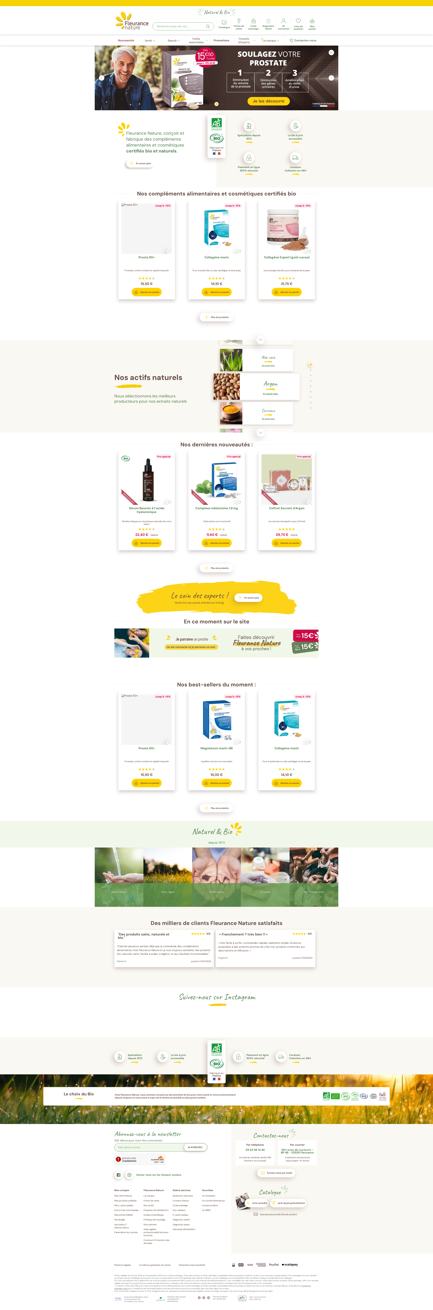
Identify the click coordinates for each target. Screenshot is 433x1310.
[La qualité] (265, 878)
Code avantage (180, 1205)
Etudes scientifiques (154, 1214)
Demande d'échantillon (184, 1229)
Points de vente (151, 1200)
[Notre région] (167, 878)
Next (261, 432)
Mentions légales (122, 1265)
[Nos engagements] (314, 878)
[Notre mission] (119, 878)
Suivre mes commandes (126, 1210)
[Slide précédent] (101, 78)
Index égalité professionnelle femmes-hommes (156, 1232)
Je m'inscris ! (195, 1147)
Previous (261, 340)
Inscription (119, 1224)
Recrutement (150, 1224)
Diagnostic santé (181, 1219)
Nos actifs (149, 1205)
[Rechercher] (208, 26)
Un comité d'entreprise (213, 1200)
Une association (210, 1205)
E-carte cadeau (180, 1214)
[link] (253, 24)
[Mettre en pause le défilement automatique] (331, 52)
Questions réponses (183, 1195)
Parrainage (119, 1219)
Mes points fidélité (123, 1214)
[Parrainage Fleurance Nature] (216, 656)
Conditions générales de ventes (155, 1265)
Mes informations (123, 1195)
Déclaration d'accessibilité (192, 1265)
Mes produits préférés (125, 1200)
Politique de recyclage (154, 1219)
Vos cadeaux (179, 1210)
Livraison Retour (181, 1200)
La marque (149, 1195)
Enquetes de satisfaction (156, 1210)
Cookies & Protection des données (156, 1242)
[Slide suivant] (331, 78)
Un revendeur (208, 1195)
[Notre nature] (216, 878)
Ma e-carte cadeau (123, 1205)
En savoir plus (119, 904)
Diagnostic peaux (181, 1224)
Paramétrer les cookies (126, 1232)
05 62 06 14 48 (255, 1150)
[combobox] (183, 26)
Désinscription (121, 1227)
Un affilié (206, 1210)
